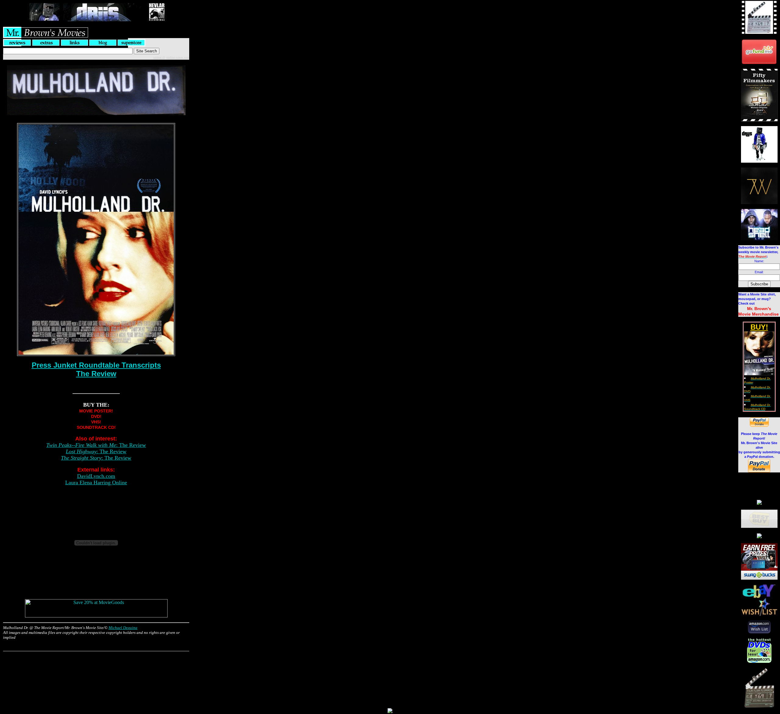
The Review (96, 373)
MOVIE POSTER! (96, 410)
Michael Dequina (122, 627)
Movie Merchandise (758, 314)
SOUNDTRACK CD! (96, 427)
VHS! (96, 421)
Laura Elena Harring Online (96, 482)
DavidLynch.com (96, 476)
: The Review (96, 445)
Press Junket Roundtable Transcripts (96, 365)
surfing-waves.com (177, 57)
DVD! (96, 416)
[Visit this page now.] (759, 62)
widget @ (159, 57)
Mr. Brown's (759, 308)
